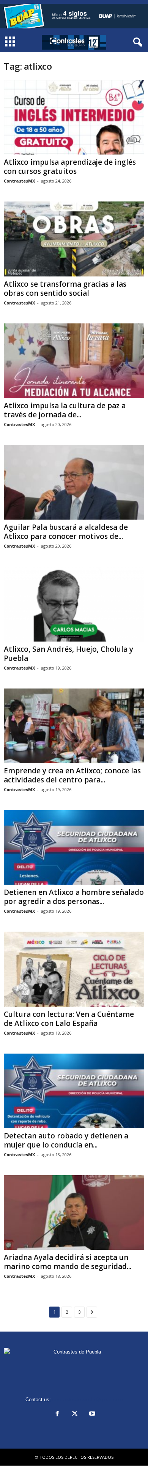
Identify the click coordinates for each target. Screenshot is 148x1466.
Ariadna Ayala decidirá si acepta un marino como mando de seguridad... (67, 1261)
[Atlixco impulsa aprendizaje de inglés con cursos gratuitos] (74, 117)
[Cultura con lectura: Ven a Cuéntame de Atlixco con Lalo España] (74, 969)
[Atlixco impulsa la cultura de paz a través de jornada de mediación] (74, 360)
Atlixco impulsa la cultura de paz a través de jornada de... (65, 410)
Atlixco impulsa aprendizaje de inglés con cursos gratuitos (70, 166)
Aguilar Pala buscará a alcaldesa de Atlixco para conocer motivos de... (66, 531)
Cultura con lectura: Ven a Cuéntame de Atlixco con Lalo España (69, 1018)
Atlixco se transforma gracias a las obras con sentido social (65, 288)
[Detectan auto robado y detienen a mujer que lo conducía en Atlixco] (74, 1091)
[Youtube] (91, 1414)
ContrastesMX (19, 181)
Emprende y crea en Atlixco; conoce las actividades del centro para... (72, 775)
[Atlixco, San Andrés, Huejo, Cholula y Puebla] (74, 604)
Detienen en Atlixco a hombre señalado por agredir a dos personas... (74, 896)
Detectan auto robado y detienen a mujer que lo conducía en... (66, 1140)
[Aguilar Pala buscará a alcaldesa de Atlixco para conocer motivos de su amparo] (74, 482)
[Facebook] (57, 1414)
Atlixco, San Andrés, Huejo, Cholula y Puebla (68, 653)
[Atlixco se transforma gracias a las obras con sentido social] (74, 238)
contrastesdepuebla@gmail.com (87, 1399)
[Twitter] (74, 1414)
